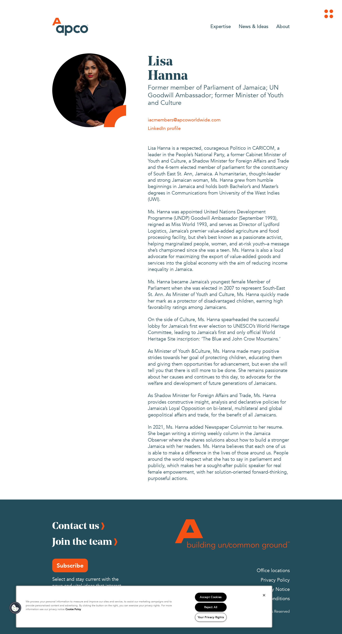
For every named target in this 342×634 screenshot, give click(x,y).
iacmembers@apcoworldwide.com (184, 119)
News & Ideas (253, 26)
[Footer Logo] (232, 534)
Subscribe (70, 565)
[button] (15, 608)
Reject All (210, 607)
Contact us (75, 525)
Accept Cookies (211, 597)
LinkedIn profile (164, 128)
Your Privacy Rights (211, 617)
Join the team (82, 541)
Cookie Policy (73, 609)
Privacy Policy (275, 580)
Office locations (273, 570)
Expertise (220, 26)
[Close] (264, 595)
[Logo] (70, 27)
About (283, 26)
